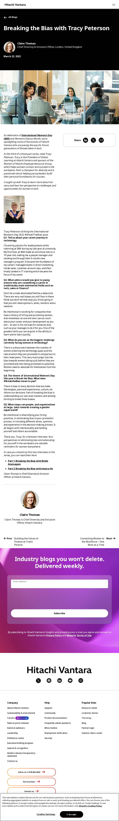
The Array (86, 718)
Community (50, 713)
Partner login (88, 728)
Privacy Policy (54, 635)
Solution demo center (92, 733)
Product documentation (56, 718)
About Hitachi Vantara (18, 707)
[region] (59, 807)
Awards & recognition (17, 748)
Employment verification (56, 733)
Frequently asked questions (58, 723)
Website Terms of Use (79, 635)
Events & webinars (16, 728)
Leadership (12, 733)
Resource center (89, 707)
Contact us (12, 761)
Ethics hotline (51, 728)
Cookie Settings (46, 814)
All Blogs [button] (13, 17)
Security (48, 738)
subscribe (59, 613)
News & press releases (18, 723)
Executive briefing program (20, 743)
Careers (11, 718)
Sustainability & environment (21, 713)
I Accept (71, 814)
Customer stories (90, 713)
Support (48, 707)
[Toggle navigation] (113, 4)
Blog (84, 723)
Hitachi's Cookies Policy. (90, 806)
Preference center (15, 738)
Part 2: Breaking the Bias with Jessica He (30, 468)
